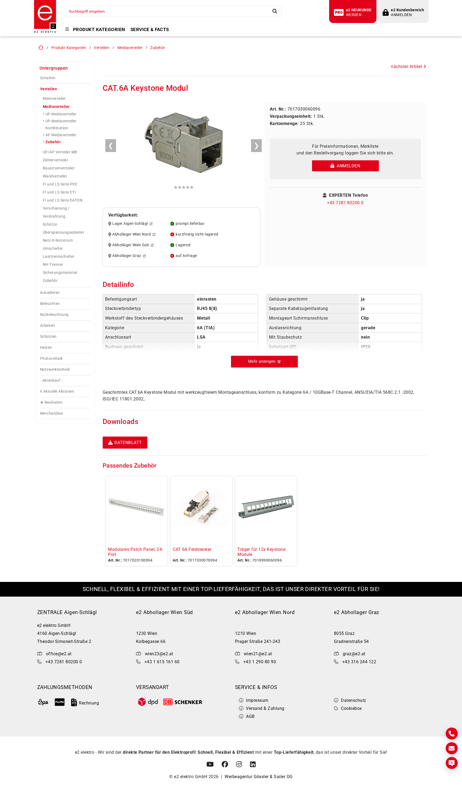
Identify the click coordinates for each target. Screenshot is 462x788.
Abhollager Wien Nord (132, 234)
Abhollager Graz (127, 256)
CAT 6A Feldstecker (192, 549)
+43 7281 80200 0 (345, 202)
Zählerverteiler (55, 160)
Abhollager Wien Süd (131, 245)
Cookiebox (351, 708)
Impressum (257, 700)
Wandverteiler (55, 176)
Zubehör (157, 48)
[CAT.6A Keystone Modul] (183, 144)
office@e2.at (59, 653)
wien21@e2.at (258, 653)
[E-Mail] (452, 748)
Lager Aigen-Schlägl (130, 224)
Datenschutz (353, 700)
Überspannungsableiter (63, 232)
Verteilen (101, 48)
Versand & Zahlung (265, 708)
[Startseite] (45, 32)
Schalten (48, 78)
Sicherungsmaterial (60, 272)
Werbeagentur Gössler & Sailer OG (258, 776)
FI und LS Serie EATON (62, 200)
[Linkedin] (253, 764)
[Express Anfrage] (452, 763)
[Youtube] (210, 764)
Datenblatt (128, 442)
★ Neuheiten (51, 402)
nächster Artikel (407, 66)
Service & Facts (149, 29)
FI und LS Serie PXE (60, 184)
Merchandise (51, 413)
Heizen (46, 347)
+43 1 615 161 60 (162, 661)
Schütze (50, 224)
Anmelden (347, 165)
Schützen (48, 336)
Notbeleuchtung (54, 314)
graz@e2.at (354, 653)
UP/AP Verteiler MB (60, 152)
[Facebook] (225, 764)
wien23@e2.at (159, 653)
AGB (250, 716)
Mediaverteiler (130, 48)
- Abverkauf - (51, 380)
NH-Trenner (53, 264)
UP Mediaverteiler (60, 114)
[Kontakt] (452, 734)
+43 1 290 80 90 (259, 661)
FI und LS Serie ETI (59, 192)
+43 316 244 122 (359, 661)
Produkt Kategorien (99, 29)
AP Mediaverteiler (60, 135)
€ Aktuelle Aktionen (57, 391)
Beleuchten (50, 303)
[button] (264, 362)
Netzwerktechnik (55, 369)
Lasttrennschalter (59, 256)
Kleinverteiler (54, 98)
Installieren (50, 292)
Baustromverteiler (59, 168)
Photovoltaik (51, 358)
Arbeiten (47, 325)
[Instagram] (239, 764)
